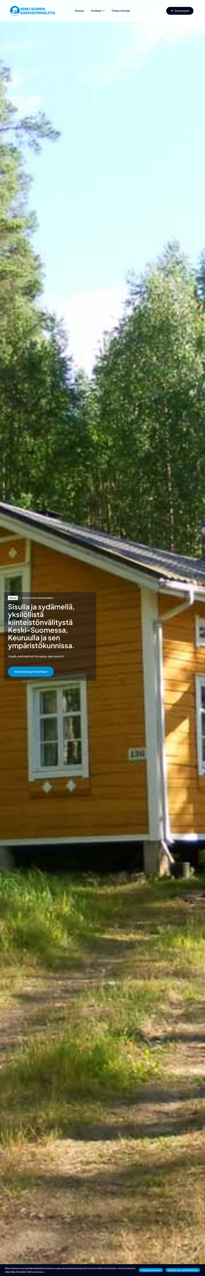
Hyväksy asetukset (150, 1270)
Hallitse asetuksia (35, 1272)
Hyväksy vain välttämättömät (183, 1270)
